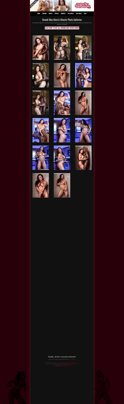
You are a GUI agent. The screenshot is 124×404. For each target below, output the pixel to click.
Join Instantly (72, 359)
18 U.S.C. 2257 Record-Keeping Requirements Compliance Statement (57, 363)
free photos (71, 13)
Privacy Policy (77, 363)
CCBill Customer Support (67, 364)
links (85, 13)
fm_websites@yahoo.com (74, 362)
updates (57, 13)
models (50, 13)
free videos (79, 13)
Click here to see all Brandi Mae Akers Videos (62, 28)
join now (44, 13)
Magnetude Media (65, 365)
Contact (72, 363)
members (63, 13)
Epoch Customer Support (57, 364)
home (38, 13)
